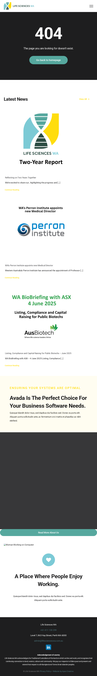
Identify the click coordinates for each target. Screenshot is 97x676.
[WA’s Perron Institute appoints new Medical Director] (48, 227)
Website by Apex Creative (63, 671)
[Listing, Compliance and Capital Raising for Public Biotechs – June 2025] (48, 315)
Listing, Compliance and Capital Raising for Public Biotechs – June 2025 (38, 353)
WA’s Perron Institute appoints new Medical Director (29, 265)
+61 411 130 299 (48, 630)
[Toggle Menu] (91, 6)
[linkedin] (48, 647)
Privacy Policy (45, 671)
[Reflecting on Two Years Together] (48, 139)
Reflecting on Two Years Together (20, 177)
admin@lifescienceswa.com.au (48, 641)
